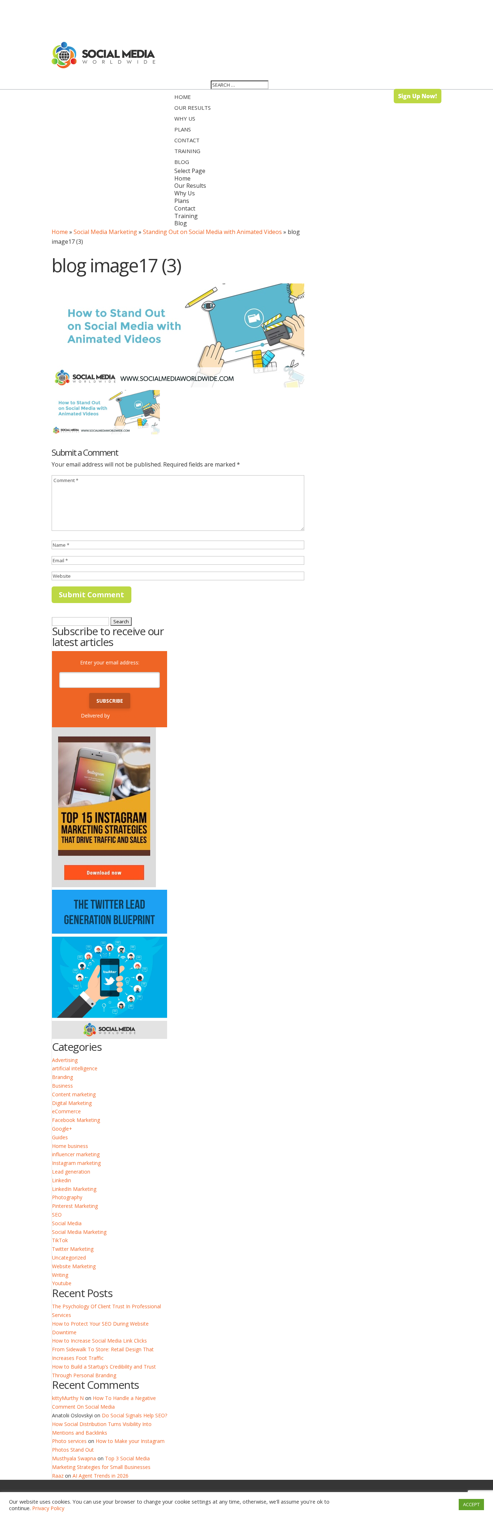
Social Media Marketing (105, 232)
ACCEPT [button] (471, 1504)
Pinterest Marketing (75, 1205)
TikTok (60, 1240)
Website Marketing (74, 1266)
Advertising (65, 1060)
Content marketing (74, 1094)
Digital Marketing (72, 1103)
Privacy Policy (48, 1508)
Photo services (69, 1441)
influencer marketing (76, 1154)
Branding (62, 1077)
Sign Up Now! (417, 96)
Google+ (62, 1128)
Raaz (58, 1475)
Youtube (61, 1283)
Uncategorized (69, 1257)
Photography (67, 1197)
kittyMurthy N (68, 1398)
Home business (70, 1146)
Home (60, 232)
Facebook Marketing (76, 1120)
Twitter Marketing (72, 1248)
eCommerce (66, 1111)
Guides (60, 1137)
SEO (57, 1214)
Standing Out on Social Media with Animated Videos (212, 232)
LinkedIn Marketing (74, 1189)
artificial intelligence (74, 1068)
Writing (60, 1274)
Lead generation (71, 1171)
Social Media (67, 1223)
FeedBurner (125, 715)
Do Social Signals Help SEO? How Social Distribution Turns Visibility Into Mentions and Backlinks (109, 1424)
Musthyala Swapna (74, 1458)
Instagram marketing (76, 1163)
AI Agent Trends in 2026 (100, 1475)
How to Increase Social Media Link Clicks (99, 1340)
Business (62, 1085)
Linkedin (61, 1180)
